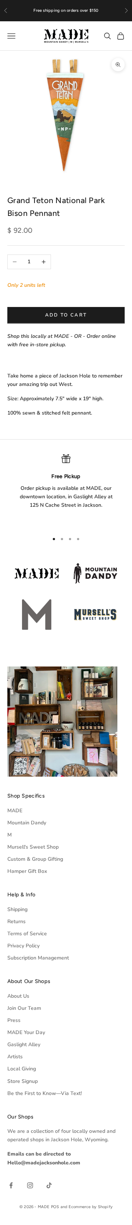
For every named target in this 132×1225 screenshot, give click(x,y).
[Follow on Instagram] (30, 1185)
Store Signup (22, 1081)
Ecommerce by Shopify (91, 1206)
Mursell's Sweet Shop (33, 846)
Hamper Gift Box (27, 871)
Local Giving (21, 1068)
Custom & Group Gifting (35, 859)
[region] (66, 490)
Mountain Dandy (26, 822)
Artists (15, 1056)
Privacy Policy (23, 945)
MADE (14, 810)
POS (55, 1206)
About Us (18, 996)
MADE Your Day (26, 1032)
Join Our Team (24, 1008)
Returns (16, 921)
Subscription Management (38, 957)
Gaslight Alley (23, 1044)
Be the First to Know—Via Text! (44, 1093)
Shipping (17, 909)
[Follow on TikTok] (49, 1185)
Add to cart (66, 315)
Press (14, 1020)
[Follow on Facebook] (11, 1185)
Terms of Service (27, 933)
